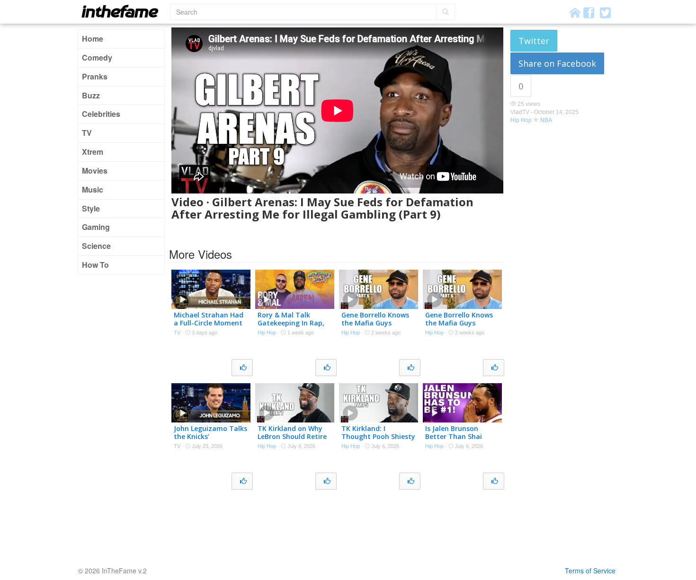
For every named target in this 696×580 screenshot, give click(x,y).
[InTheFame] (123, 11)
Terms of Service (590, 570)
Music (92, 189)
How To (95, 264)
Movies (94, 170)
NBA (546, 120)
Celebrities (101, 113)
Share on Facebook (557, 63)
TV (87, 132)
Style (91, 208)
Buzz (91, 95)
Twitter (533, 40)
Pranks (94, 76)
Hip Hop (521, 120)
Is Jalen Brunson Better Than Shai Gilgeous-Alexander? (459, 436)
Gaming (96, 226)
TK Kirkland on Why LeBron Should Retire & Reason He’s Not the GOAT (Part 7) (294, 440)
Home (92, 38)
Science (96, 245)
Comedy (97, 57)
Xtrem (92, 151)
